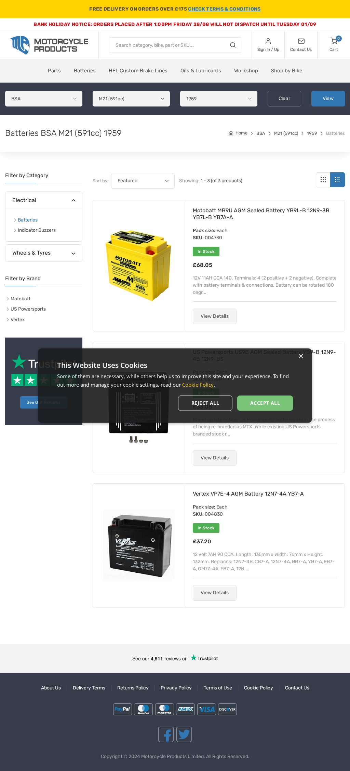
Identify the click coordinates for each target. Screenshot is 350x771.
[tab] (43, 200)
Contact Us (297, 688)
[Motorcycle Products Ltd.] (49, 45)
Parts (54, 71)
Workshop (246, 71)
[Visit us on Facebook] (166, 734)
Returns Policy (133, 688)
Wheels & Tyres (31, 252)
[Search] (233, 46)
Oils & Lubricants (200, 71)
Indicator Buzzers (37, 230)
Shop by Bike (286, 71)
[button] (215, 316)
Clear (285, 98)
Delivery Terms (89, 688)
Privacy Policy (176, 688)
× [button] (300, 356)
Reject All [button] (205, 403)
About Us (51, 688)
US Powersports (28, 309)
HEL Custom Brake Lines (138, 71)
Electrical (24, 200)
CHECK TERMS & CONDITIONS (224, 9)
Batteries (85, 71)
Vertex (18, 320)
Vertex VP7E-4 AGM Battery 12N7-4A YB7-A (248, 493)
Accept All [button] (265, 403)
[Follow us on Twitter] (184, 734)
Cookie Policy (258, 688)
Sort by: (100, 180)
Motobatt (20, 299)
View (328, 98)
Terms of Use (218, 688)
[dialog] (175, 385)
